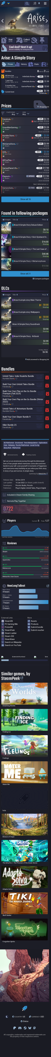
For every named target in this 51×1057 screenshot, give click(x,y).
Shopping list (44, 107)
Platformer (16, 448)
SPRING (31, 176)
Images (8, 220)
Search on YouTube (13, 645)
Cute (5, 445)
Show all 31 (25, 273)
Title (14, 220)
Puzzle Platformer (22, 445)
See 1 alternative (40, 196)
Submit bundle (37, 627)
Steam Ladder (11, 633)
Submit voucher (37, 630)
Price (44, 220)
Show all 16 (25, 199)
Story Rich (7, 448)
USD (37, 1017)
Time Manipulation (31, 443)
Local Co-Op (34, 445)
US (20, 1017)
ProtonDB (9, 627)
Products (34, 624)
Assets (34, 621)
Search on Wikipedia (13, 642)
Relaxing (11, 445)
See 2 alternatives (39, 184)
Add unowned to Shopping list (38, 359)
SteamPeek (10, 630)
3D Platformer (9, 443)
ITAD (32, 188)
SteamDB (9, 621)
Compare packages (41, 279)
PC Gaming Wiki (11, 624)
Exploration (43, 443)
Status (25, 1021)
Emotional (19, 443)
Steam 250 (9, 636)
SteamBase (10, 639)
